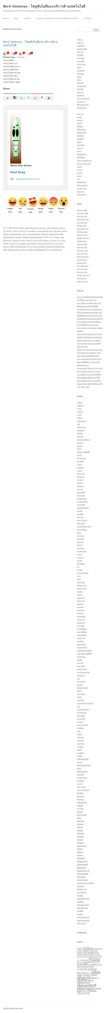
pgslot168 (80, 598)
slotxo (79, 151)
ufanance (80, 740)
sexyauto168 (82, 669)
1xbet (79, 408)
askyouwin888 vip (84, 439)
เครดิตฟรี (97, 988)
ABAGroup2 (33, 228)
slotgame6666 (82, 688)
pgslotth (80, 613)
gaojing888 (81, 492)
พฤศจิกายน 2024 (83, 275)
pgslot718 (80, 601)
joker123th (81, 523)
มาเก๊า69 (80, 809)
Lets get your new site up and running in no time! (57, 18)
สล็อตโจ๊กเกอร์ (82, 880)
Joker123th (37, 240)
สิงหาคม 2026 (82, 210)
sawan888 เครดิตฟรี (84, 650)
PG (4, 231)
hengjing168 (81, 498)
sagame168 (81, 644)
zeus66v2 (80, 753)
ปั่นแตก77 (80, 799)
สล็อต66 (80, 126)
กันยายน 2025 (82, 244)
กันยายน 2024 (82, 281)
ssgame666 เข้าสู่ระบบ (85, 703)
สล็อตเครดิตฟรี (82, 864)
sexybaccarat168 (42, 231)
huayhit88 (81, 505)
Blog (16, 18)
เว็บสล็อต (80, 902)
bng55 (79, 455)
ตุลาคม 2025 (81, 241)
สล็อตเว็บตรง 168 (83, 871)
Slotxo (64, 231)
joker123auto (82, 520)
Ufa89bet (80, 728)
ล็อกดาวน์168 (82, 815)
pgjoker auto (82, 585)
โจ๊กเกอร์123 (81, 194)
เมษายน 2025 (82, 260)
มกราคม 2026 (82, 232)
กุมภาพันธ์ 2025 (83, 266)
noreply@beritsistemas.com (27, 179)
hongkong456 (82, 501)
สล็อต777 (95, 978)
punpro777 (81, 101)
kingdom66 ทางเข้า (84, 526)
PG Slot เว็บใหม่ (82, 573)
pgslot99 (80, 607)
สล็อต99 (80, 849)
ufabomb (80, 737)
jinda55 (79, 120)
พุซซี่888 (80, 805)
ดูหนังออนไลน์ (82, 185)
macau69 (80, 548)
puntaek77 (81, 622)
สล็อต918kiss (82, 846)
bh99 (79, 449)
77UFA (79, 415)
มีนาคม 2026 (81, 225)
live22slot (80, 536)
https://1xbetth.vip (84, 160)
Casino (48, 228)
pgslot (79, 67)
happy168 (81, 495)
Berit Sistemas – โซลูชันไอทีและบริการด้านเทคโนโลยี (44, 6)
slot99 (79, 123)
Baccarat (42, 228)
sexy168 (80, 663)
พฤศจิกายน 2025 (83, 238)
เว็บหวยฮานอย (82, 908)
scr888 (79, 660)
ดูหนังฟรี (80, 55)
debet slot (81, 474)
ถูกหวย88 (80, 774)
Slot (50, 231)
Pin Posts (88, 18)
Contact (27, 18)
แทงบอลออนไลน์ (83, 917)
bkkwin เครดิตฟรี (83, 452)
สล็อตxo (80, 855)
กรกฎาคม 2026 (82, 213)
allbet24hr (81, 430)
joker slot (80, 191)
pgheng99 (81, 70)
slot (78, 179)
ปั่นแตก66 (44, 234)
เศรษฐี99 (80, 911)
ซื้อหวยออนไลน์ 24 (84, 765)
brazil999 (80, 461)
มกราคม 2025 (82, 269)
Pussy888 (31, 231)
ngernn (62, 228)
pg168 (79, 117)
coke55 (79, 470)
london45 (80, 539)
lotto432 (80, 542)
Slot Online (57, 231)
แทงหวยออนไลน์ (83, 920)
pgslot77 (80, 92)
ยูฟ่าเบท (80, 812)
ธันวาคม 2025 (82, 235)
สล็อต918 (80, 843)
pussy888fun (82, 629)
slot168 (79, 684)
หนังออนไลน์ (81, 86)
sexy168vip (81, 666)
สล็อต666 (80, 833)
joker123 (80, 42)
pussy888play (82, 632)
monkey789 (81, 551)
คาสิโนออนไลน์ (15, 234)
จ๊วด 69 (79, 762)
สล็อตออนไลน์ (8, 237)
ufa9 (78, 731)
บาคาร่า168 (81, 64)
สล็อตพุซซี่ (81, 858)
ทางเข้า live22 (82, 778)
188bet (79, 402)
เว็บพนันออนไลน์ (35, 237)
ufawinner (81, 743)
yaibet (79, 750)
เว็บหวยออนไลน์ (83, 905)
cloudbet (80, 467)
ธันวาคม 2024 (82, 272)
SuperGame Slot (83, 709)
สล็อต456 (80, 824)
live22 (79, 77)
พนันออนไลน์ (54, 234)
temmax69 (81, 719)
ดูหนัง (79, 80)
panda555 (81, 564)
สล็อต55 (80, 827)
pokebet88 (81, 616)
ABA (26, 228)
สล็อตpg (80, 852)
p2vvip (79, 560)
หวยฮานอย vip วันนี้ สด (85, 883)
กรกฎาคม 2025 (82, 250)
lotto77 (79, 545)
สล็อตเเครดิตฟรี (82, 874)
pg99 (79, 579)
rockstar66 (81, 638)
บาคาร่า (24, 234)
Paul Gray (17, 172)
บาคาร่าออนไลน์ (34, 234)
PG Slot (9, 231)
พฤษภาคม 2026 (83, 219)
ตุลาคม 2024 (81, 278)
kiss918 (79, 173)
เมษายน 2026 (82, 222)
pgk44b (80, 591)
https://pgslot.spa (84, 163)
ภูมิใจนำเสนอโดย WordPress (13, 1008)
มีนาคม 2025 (81, 263)
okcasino (80, 557)
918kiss (79, 39)
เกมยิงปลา (18, 237)
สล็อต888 (80, 136)
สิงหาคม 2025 (82, 247)
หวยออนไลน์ (81, 108)
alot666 (80, 433)
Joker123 (55, 228)
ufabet (79, 734)
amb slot (80, 436)
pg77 (79, 576)
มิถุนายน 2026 (82, 216)
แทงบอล (80, 914)
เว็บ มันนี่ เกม (81, 892)
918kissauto (81, 421)
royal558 (80, 641)
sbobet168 (81, 657)
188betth (80, 405)
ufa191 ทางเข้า (82, 725)
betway (80, 446)
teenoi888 (81, 715)
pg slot (79, 170)
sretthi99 (80, 700)
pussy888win (82, 635)
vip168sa (80, 747)
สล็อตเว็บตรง (81, 129)
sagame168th (31, 243)
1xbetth (80, 412)
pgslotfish (81, 610)
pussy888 (80, 58)
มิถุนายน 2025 (82, 253)
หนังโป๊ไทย (81, 157)
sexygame (81, 675)
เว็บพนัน (26, 237)
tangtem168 (81, 712)
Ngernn (45, 240)
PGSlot (15, 231)
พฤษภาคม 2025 (83, 256)
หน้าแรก (6, 18)
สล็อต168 (80, 821)
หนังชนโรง (81, 46)
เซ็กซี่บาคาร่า (82, 889)
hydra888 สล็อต (83, 508)
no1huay (52, 240)
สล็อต (61, 234)
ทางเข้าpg (80, 781)
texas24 (80, 722)
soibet (79, 697)
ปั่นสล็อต (80, 793)
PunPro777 (22, 231)
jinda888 (80, 514)
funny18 (80, 489)
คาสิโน (5, 234)
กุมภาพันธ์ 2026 (83, 229)
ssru (78, 706)
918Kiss (22, 228)
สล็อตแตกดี (81, 877)
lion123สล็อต (82, 529)
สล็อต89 (80, 840)
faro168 (80, 480)
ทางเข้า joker (82, 188)
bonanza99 (81, 458)
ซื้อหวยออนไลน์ (83, 105)
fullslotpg (80, 73)
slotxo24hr (81, 694)
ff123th (79, 483)
